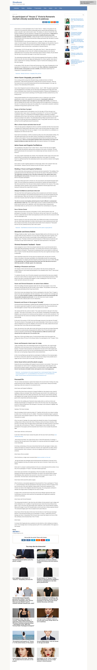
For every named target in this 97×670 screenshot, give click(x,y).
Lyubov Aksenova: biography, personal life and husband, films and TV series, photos (77, 61)
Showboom (17, 2)
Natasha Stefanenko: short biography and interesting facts (77, 27)
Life (56, 8)
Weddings (29, 8)
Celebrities (16, 8)
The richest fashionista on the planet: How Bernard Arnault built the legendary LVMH (77, 41)
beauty (50, 8)
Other (60, 8)
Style (45, 8)
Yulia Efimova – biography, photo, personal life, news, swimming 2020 (77, 47)
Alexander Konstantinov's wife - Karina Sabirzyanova (77, 19)
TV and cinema (37, 8)
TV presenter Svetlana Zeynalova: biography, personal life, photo (76, 33)
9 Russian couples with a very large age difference (77, 54)
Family (23, 8)
